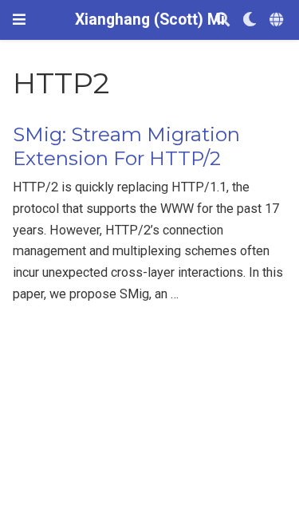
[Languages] (277, 20)
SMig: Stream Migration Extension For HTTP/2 (126, 146)
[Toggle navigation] (19, 19)
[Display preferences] (249, 20)
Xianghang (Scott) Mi (150, 19)
